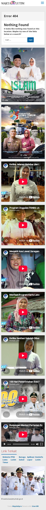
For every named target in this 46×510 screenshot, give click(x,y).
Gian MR (35, 506)
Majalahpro (17, 506)
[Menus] (42, 3)
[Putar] (4, 444)
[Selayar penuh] (41, 444)
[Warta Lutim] (12, 2)
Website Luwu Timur (6, 460)
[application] (23, 434)
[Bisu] (37, 444)
